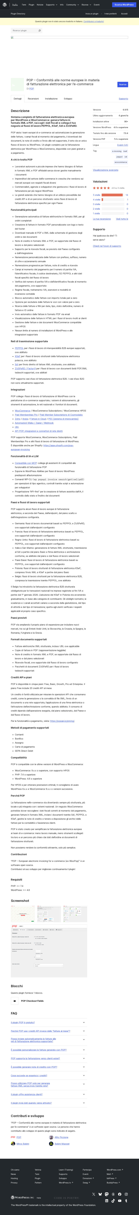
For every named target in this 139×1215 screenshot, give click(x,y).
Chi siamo (15, 1170)
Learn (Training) (66, 1170)
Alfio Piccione (61, 1137)
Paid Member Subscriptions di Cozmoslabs (61, 414)
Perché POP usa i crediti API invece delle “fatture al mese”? (40, 1031)
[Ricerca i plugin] (39, 30)
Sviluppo (68, 98)
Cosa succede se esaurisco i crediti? (29, 1075)
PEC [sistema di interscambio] (63, 418)
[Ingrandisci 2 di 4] (57, 909)
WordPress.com (115, 1170)
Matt (110, 1174)
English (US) (122, 145)
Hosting (14, 1178)
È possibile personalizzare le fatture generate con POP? (39, 1050)
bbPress (112, 1178)
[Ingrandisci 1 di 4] (31, 909)
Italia (39, 1198)
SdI (16, 364)
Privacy (14, 1182)
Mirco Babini (23, 1143)
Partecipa (87, 1170)
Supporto (123, 98)
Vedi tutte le (122, 218)
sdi (126, 157)
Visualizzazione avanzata (105, 170)
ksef (125, 151)
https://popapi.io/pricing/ (62, 721)
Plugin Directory (18, 13)
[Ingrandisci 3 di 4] (83, 909)
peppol (119, 157)
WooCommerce (22, 410)
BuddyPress (113, 1182)
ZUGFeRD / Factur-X (25, 368)
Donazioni (88, 1178)
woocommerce (121, 162)
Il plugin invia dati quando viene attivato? (31, 1103)
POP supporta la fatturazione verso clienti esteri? (35, 1058)
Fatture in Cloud (38, 418)
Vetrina (38, 1170)
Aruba (25, 418)
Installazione (51, 98)
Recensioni (33, 98)
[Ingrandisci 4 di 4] (83, 928)
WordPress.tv (66, 1182)
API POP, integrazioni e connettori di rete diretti (39, 431)
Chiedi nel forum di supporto (107, 246)
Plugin (37, 1178)
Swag (86, 1182)
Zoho (17, 418)
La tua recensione (102, 218)
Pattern (38, 1182)
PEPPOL (19, 348)
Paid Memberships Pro (26, 414)
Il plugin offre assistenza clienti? (26, 1094)
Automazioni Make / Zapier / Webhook (34, 423)
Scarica (122, 84)
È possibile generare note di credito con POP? (34, 1067)
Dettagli (17, 98)
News (13, 1174)
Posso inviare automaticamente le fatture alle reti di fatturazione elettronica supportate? (33, 1040)
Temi (37, 1174)
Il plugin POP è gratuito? (23, 1022)
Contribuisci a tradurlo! (93, 21)
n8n (17, 427)
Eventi (85, 1174)
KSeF (17, 356)
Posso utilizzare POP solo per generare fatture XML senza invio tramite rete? (30, 1084)
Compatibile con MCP (26, 463)
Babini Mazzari (62, 1143)
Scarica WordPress (124, 5)
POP (31, 88)
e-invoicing (116, 151)
